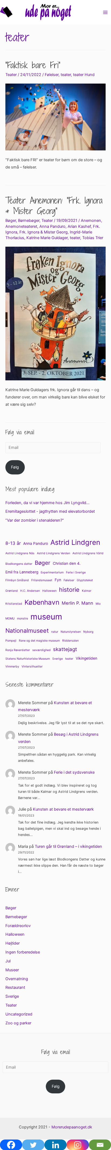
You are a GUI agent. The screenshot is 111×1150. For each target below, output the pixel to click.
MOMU (10, 618)
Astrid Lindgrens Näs (19, 553)
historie (69, 589)
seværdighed (41, 650)
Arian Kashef (79, 226)
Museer (12, 969)
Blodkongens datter (18, 564)
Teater (11, 74)
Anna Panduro (52, 226)
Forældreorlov (18, 925)
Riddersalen (70, 640)
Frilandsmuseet (41, 580)
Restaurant (15, 987)
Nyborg (88, 631)
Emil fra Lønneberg (21, 572)
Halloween (49, 591)
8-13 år (13, 543)
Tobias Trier (92, 237)
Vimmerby (12, 666)
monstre (22, 618)
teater (66, 74)
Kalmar (86, 591)
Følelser (51, 74)
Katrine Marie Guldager (47, 237)
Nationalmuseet (27, 630)
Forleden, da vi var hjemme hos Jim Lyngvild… (47, 502)
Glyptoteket (85, 580)
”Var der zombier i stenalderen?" (34, 520)
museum (46, 616)
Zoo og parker (18, 1023)
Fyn (58, 580)
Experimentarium (52, 572)
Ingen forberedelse (22, 952)
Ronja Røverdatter (17, 650)
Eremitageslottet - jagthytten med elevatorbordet (50, 511)
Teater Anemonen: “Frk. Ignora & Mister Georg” (54, 205)
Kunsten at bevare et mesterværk (63, 809)
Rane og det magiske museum (39, 640)
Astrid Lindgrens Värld (87, 553)
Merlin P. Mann (77, 603)
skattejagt (65, 649)
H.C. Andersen (30, 591)
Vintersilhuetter (32, 666)
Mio (98, 603)
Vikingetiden (86, 658)
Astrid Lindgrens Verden (53, 553)
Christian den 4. (67, 563)
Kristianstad (13, 603)
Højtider (12, 943)
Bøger (10, 220)
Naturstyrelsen (71, 631)
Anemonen (91, 220)
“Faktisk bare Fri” (32, 65)
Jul (8, 961)
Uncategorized (18, 1014)
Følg (15, 467)
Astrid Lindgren (75, 542)
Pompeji (10, 640)
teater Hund (84, 74)
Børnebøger (28, 220)
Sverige (57, 658)
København (42, 602)
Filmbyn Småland (17, 580)
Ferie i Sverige (76, 572)
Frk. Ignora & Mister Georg (43, 232)
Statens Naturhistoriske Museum (27, 658)
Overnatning (16, 978)
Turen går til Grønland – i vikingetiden (68, 846)
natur (54, 631)
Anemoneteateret (21, 226)
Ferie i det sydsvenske (74, 772)
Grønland (11, 591)
